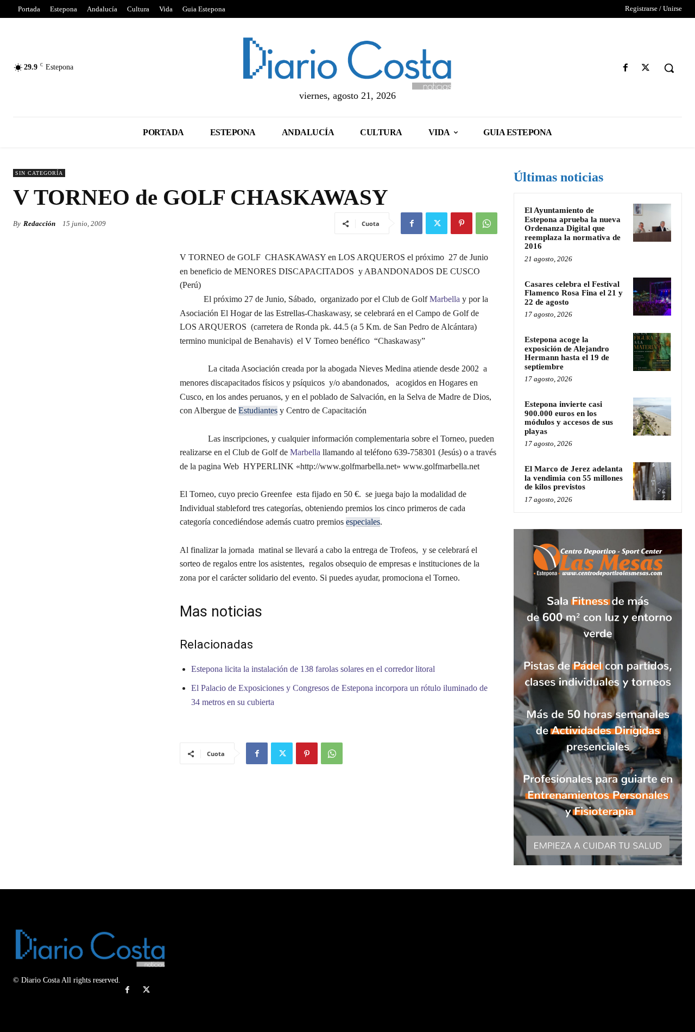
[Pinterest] (461, 223)
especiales (363, 521)
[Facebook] (625, 68)
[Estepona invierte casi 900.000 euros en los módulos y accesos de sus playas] (652, 417)
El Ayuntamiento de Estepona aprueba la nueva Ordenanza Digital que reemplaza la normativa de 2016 (573, 228)
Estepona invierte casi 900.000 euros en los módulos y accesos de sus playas (569, 418)
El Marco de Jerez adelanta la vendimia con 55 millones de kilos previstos (574, 477)
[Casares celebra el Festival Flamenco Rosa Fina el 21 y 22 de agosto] (652, 297)
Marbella (444, 299)
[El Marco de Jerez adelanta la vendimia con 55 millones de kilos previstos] (652, 481)
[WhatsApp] (486, 223)
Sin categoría (39, 173)
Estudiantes (257, 410)
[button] (669, 68)
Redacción (39, 223)
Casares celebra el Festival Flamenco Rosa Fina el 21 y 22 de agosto (574, 293)
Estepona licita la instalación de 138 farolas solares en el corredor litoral (313, 669)
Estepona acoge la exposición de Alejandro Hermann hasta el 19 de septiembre (567, 353)
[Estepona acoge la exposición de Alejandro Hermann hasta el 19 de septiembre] (652, 352)
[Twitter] (646, 68)
